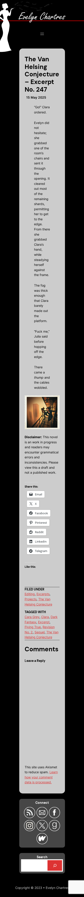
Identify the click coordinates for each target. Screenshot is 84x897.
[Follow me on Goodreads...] (54, 830)
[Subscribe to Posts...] (30, 817)
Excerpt (44, 622)
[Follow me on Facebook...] (54, 817)
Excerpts (43, 594)
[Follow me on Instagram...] (30, 830)
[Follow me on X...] (42, 830)
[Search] (54, 865)
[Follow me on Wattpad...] (41, 843)
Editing (30, 594)
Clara (45, 617)
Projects (31, 599)
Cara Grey (32, 617)
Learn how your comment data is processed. (41, 777)
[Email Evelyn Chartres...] (42, 817)
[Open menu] (42, 34)
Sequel (39, 632)
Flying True (33, 627)
